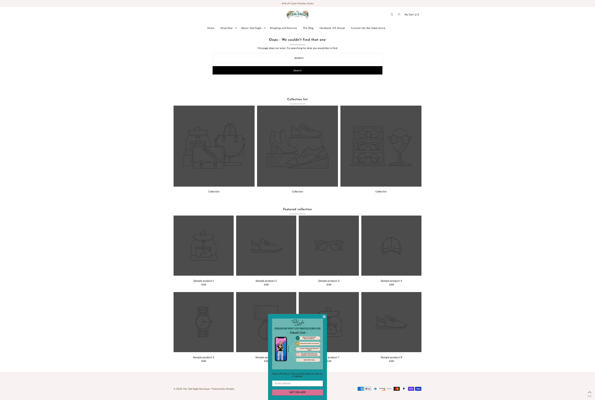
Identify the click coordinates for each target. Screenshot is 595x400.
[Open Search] (392, 14)
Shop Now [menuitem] (226, 28)
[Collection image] (214, 185)
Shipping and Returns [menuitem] (283, 28)
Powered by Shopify (223, 388)
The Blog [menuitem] (308, 28)
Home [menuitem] (210, 28)
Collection (214, 191)
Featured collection (297, 209)
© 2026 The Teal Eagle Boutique (192, 388)
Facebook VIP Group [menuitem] (332, 28)
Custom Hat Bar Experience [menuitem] (368, 28)
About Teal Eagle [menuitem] (251, 28)
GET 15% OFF (297, 392)
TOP (589, 396)
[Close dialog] (324, 316)
